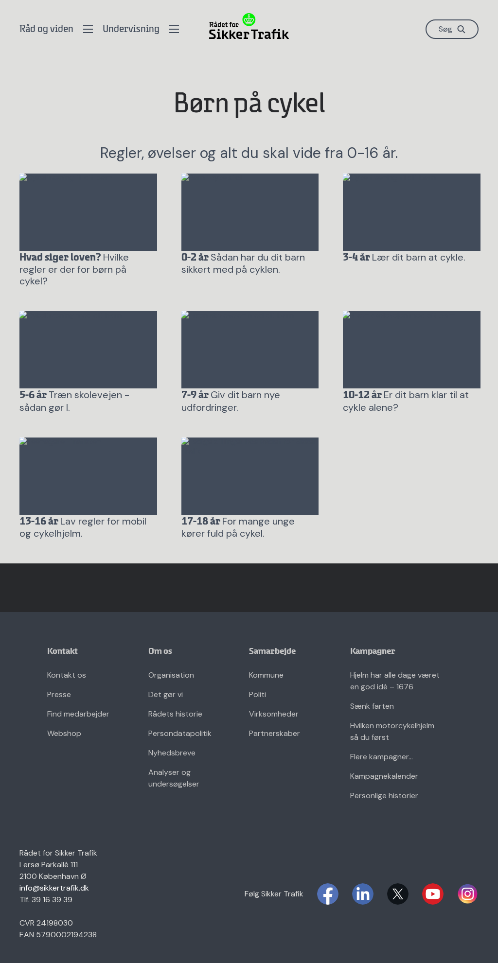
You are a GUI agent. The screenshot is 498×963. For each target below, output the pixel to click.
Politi (257, 694)
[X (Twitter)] (398, 894)
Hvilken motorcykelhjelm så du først (392, 731)
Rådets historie (175, 714)
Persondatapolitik (180, 733)
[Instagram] (468, 894)
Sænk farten (372, 706)
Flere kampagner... (381, 757)
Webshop (64, 733)
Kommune (266, 675)
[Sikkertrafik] (249, 26)
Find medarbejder (78, 714)
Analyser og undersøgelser (173, 778)
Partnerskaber (274, 733)
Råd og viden (46, 29)
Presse (59, 694)
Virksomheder (274, 714)
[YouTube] (433, 894)
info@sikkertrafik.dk (54, 888)
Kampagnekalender (384, 776)
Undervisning (131, 29)
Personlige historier (384, 795)
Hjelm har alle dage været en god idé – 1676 (395, 681)
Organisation (171, 675)
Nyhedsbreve (172, 753)
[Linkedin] (363, 894)
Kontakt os (66, 675)
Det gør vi (165, 694)
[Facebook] (327, 894)
